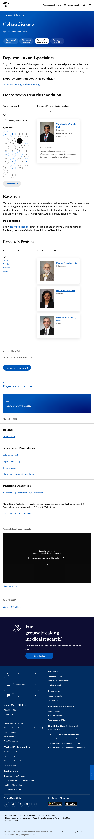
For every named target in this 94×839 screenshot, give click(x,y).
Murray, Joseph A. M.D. (66, 262)
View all (6, 271)
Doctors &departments (42, 41)
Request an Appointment (17, 32)
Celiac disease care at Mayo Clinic (18, 357)
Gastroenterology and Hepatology (21, 84)
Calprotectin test (10, 454)
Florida (6, 264)
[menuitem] (11, 41)
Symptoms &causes (11, 41)
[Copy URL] (63, 558)
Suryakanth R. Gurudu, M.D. (66, 125)
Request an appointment (17, 367)
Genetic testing (9, 468)
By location (7, 115)
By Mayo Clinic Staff (12, 350)
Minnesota (7, 267)
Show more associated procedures (18, 474)
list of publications (19, 226)
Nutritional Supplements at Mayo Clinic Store (23, 492)
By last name (8, 127)
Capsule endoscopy (11, 461)
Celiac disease (18, 24)
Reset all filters (12, 183)
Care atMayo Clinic (57, 41)
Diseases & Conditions (15, 15)
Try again (47, 564)
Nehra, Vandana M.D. (65, 290)
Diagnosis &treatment (27, 41)
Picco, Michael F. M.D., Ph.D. (66, 319)
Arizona (6, 260)
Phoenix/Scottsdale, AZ (17, 121)
